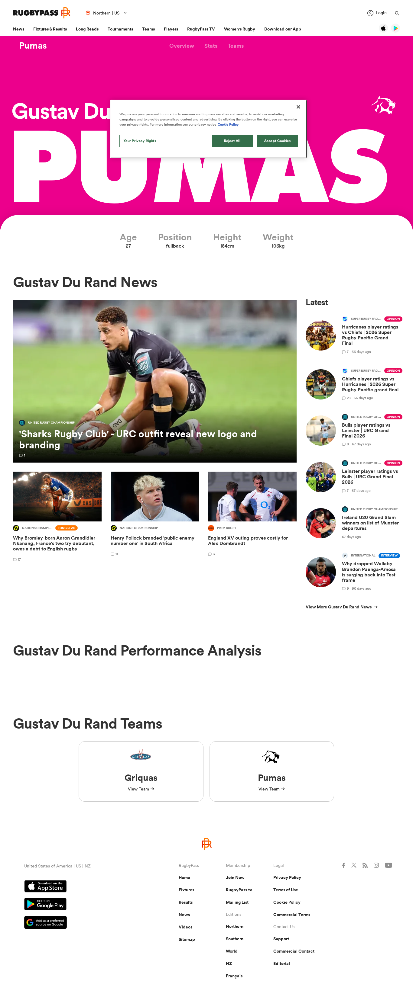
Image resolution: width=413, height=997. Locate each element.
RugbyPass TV (201, 29)
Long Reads (87, 29)
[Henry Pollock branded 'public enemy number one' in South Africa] (155, 518)
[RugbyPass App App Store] (80, 887)
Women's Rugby (239, 29)
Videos (185, 927)
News (18, 29)
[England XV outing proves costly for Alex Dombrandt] (252, 518)
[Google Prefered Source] (80, 923)
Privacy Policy (287, 877)
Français (234, 976)
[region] (208, 129)
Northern (234, 926)
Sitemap (187, 939)
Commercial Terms (291, 915)
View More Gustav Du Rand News (339, 607)
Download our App (282, 29)
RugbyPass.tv (239, 890)
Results (186, 902)
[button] (182, 45)
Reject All (232, 140)
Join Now (235, 877)
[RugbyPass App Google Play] (80, 905)
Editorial (281, 963)
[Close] (298, 107)
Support (281, 939)
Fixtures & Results (50, 29)
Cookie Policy (287, 902)
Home (184, 877)
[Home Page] (41, 12)
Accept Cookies (277, 140)
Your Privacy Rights (140, 140)
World (232, 951)
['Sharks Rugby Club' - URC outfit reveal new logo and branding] (155, 381)
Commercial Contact (293, 951)
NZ (229, 963)
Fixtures (186, 890)
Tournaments (120, 29)
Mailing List (237, 902)
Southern (234, 939)
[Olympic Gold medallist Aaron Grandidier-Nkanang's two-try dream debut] (57, 518)
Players (171, 29)
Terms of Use (285, 890)
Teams (148, 29)
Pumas (33, 45)
